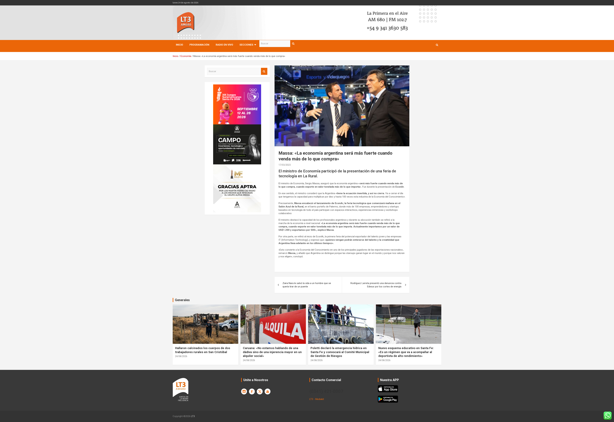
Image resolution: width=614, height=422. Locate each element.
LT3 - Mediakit (316, 399)
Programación (199, 44)
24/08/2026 (181, 356)
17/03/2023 (285, 165)
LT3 (193, 416)
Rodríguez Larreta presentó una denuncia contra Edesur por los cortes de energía (375, 285)
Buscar (293, 43)
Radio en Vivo (224, 44)
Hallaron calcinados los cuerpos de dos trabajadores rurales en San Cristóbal (202, 350)
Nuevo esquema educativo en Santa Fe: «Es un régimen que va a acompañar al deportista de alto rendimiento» (406, 352)
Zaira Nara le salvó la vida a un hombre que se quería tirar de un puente (307, 285)
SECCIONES (246, 44)
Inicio (179, 44)
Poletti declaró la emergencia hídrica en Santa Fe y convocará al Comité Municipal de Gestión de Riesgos (340, 352)
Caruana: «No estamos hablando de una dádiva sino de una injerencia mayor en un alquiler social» (272, 352)
